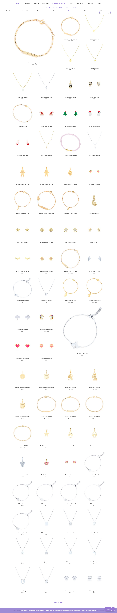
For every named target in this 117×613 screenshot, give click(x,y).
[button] (110, 609)
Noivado (36, 3)
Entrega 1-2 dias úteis (44, 7)
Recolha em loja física (73, 7)
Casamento (46, 3)
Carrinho (90, 3)
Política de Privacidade (90, 610)
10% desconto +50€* (63, 7)
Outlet (71, 3)
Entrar (99, 3)
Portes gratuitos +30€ (53, 7)
